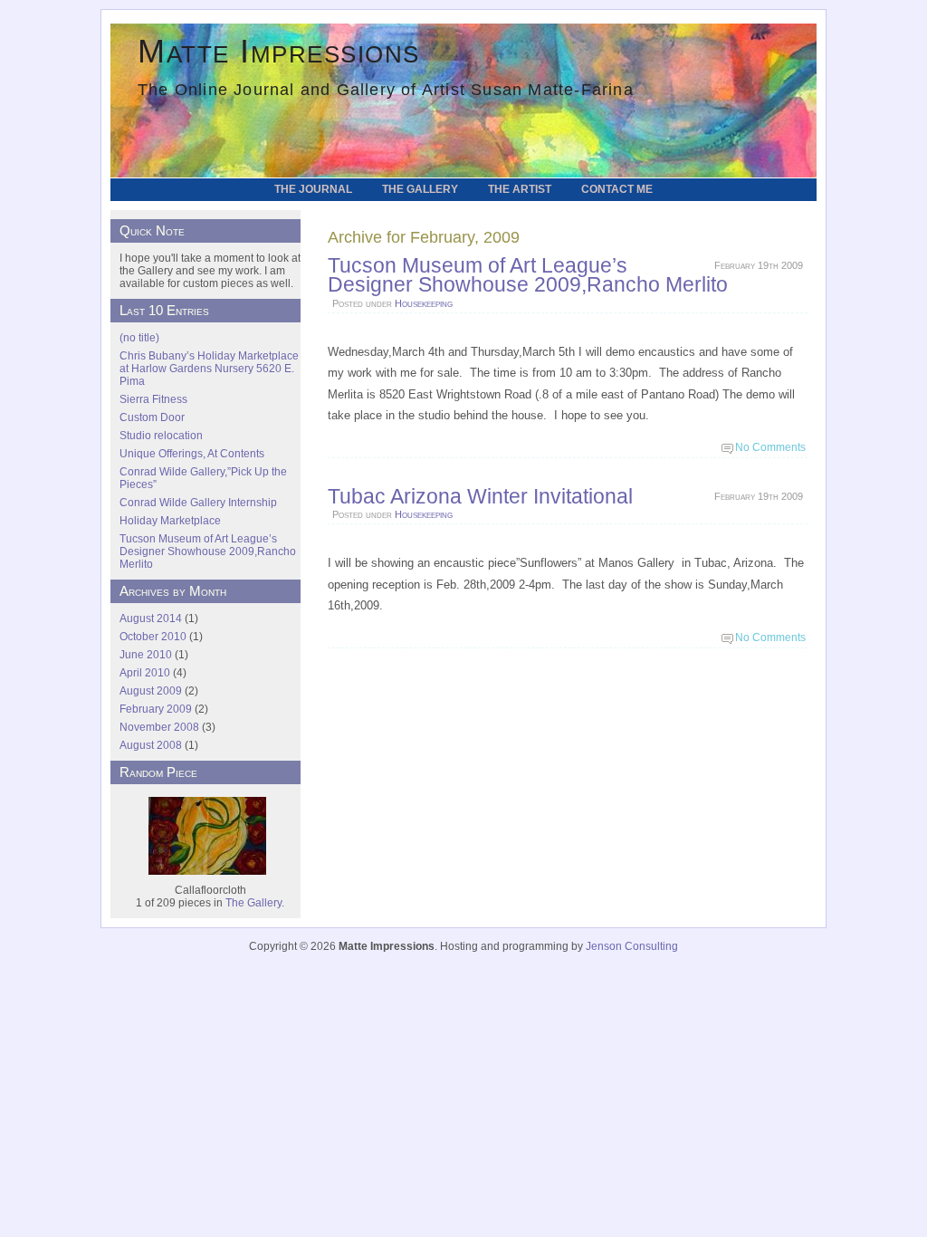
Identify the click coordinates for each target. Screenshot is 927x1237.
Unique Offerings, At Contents (191, 453)
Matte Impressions (279, 51)
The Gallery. (254, 903)
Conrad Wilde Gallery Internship (198, 502)
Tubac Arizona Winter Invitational (480, 496)
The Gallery (420, 189)
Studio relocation (161, 435)
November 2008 (159, 727)
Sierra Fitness (153, 399)
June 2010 (145, 654)
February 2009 (155, 709)
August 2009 (150, 691)
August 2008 (150, 745)
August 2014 (150, 618)
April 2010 (144, 672)
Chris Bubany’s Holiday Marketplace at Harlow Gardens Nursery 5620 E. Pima (209, 369)
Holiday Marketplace (170, 520)
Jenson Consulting (632, 946)
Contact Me (617, 189)
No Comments (770, 447)
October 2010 (152, 636)
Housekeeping (424, 303)
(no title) (139, 337)
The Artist (519, 189)
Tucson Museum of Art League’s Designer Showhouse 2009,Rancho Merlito (528, 275)
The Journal (313, 189)
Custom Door (152, 417)
